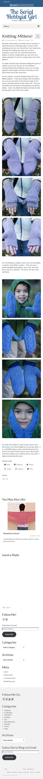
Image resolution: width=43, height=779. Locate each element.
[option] (21, 524)
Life (5, 719)
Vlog (6, 729)
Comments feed (9, 678)
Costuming (8, 713)
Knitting (27, 40)
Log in (6, 672)
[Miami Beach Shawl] (21, 516)
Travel (6, 726)
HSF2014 (7, 715)
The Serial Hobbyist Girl (21, 14)
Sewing (7, 724)
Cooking (7, 710)
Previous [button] (4, 526)
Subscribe (9, 634)
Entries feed (8, 675)
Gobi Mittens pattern (17, 265)
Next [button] (39, 526)
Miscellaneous (9, 722)
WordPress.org (9, 681)
